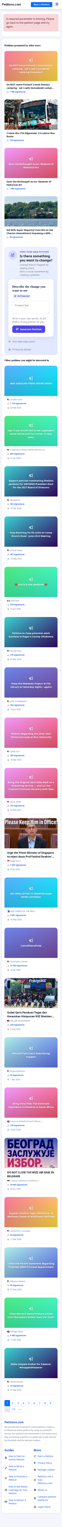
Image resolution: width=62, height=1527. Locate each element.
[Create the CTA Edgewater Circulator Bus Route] (31, 121)
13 (13, 1409)
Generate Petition (31, 329)
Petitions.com (11, 4)
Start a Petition (42, 4)
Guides (9, 1450)
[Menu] (57, 4)
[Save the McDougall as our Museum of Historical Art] (31, 170)
